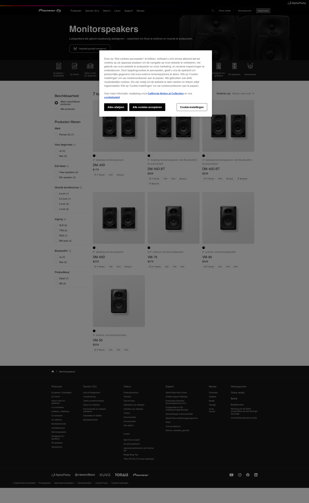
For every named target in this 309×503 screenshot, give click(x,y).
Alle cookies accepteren (147, 107)
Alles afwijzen (116, 107)
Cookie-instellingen (192, 107)
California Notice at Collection (166, 93)
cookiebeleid (112, 97)
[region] (155, 83)
